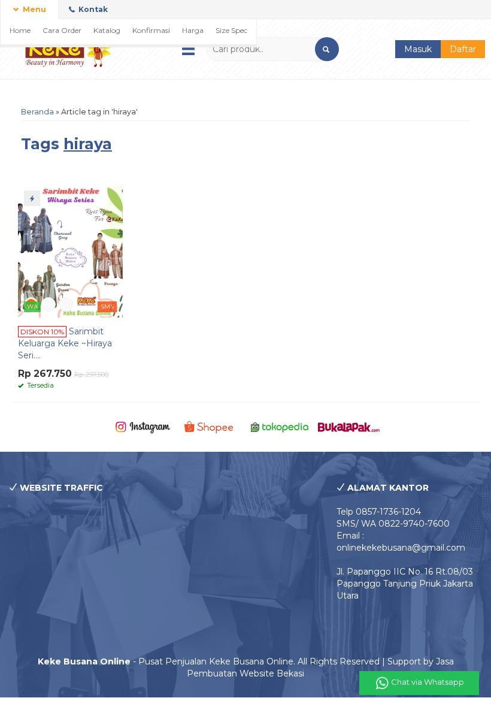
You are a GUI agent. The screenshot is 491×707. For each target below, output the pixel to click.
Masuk (418, 49)
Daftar (463, 49)
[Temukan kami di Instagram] (143, 426)
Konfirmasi (151, 30)
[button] (327, 49)
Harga (193, 30)
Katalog (106, 30)
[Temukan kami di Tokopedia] (280, 426)
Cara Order (62, 30)
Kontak (92, 9)
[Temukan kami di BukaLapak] (349, 426)
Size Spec (231, 30)
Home (20, 30)
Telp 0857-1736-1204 (379, 511)
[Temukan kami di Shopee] (211, 426)
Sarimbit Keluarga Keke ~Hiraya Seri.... (65, 343)
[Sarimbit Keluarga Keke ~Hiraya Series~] (70, 250)
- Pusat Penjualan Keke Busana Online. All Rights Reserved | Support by (237, 661)
